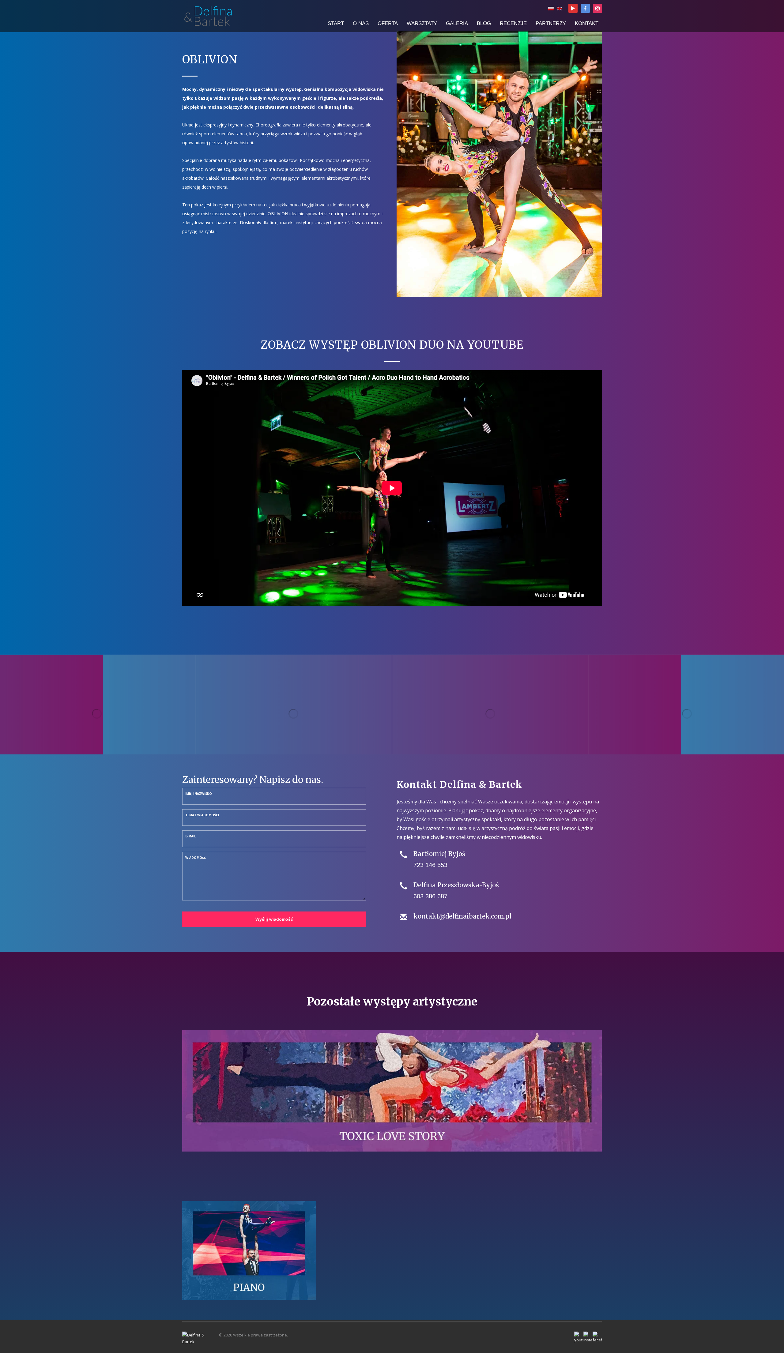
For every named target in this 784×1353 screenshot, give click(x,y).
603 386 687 (430, 896)
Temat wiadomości (202, 815)
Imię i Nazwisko (198, 793)
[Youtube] (573, 8)
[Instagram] (597, 8)
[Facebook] (585, 8)
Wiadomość (195, 857)
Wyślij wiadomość (274, 919)
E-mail (190, 836)
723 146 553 (430, 865)
